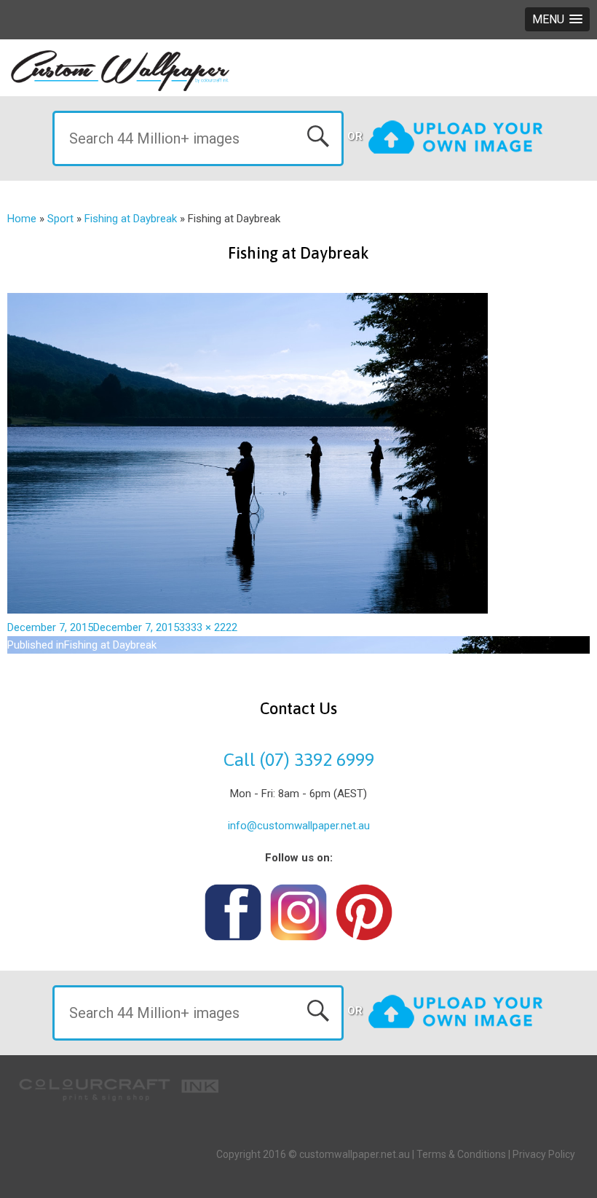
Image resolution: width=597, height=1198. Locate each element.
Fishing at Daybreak (130, 218)
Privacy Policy (544, 1154)
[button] (557, 19)
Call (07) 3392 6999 (299, 759)
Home (21, 218)
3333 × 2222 (208, 627)
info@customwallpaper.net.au (299, 825)
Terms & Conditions (461, 1154)
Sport (60, 218)
